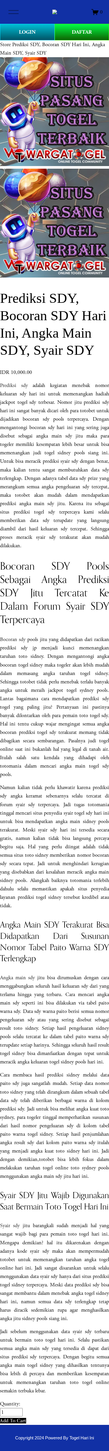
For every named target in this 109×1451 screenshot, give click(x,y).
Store (5, 44)
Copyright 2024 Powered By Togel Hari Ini (54, 1438)
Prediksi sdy (14, 385)
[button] (13, 1420)
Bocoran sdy (13, 639)
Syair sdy (10, 1225)
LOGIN (27, 32)
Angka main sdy (17, 977)
